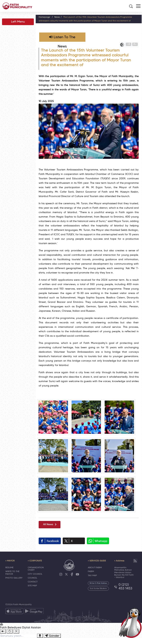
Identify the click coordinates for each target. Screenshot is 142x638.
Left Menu (18, 21)
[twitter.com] (74, 541)
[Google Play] (34, 611)
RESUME (9, 568)
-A (128, 44)
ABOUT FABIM (95, 568)
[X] (66, 574)
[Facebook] (72, 574)
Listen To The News (64, 39)
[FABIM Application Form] (131, 622)
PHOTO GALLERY (14, 578)
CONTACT (33, 582)
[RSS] (135, 561)
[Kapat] (16, 631)
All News (48, 524)
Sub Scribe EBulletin (98, 588)
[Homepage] (17, 6)
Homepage (44, 17)
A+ (135, 44)
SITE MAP (32, 586)
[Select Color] (123, 45)
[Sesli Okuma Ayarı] (3, 631)
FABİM (91, 571)
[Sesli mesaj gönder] (40, 636)
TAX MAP (92, 576)
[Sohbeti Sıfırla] (10, 631)
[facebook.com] (50, 541)
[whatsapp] (98, 541)
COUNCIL (32, 578)
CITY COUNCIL (35, 574)
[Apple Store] (14, 611)
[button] (138, 6)
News (57, 17)
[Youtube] (77, 574)
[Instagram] (61, 574)
